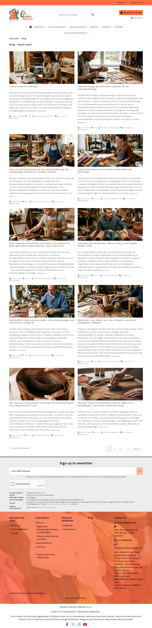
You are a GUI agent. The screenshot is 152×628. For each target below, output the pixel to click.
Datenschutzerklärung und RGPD (48, 537)
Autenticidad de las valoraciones (46, 556)
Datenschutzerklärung (46, 507)
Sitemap (41, 547)
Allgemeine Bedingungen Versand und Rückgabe (47, 529)
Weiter (136, 449)
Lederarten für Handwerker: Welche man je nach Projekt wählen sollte (107, 244)
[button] (57, 27)
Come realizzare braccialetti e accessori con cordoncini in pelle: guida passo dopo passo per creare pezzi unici (39, 244)
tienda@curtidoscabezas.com (58, 504)
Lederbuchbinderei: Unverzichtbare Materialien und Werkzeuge (105, 170)
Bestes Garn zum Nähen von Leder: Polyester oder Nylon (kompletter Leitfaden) (107, 321)
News (29, 116)
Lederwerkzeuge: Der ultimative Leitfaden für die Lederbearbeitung (103, 87)
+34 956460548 (124, 540)
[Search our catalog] (93, 14)
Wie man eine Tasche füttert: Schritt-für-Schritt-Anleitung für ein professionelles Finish (41, 404)
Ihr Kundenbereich (19, 529)
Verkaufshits (69, 529)
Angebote (67, 525)
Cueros (96, 199)
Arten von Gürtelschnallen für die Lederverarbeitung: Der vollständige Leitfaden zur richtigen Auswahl (39, 170)
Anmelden (15, 525)
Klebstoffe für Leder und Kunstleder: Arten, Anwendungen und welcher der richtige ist (41, 321)
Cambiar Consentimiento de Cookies (26, 593)
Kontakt (15, 533)
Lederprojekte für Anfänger (23, 86)
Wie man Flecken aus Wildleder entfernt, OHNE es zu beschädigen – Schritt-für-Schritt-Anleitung (105, 404)
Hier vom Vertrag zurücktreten (76, 598)
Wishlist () (138, 3)
